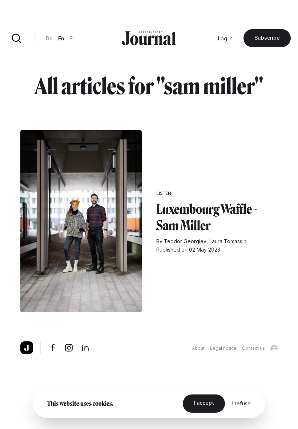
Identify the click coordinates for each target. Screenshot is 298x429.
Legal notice (223, 348)
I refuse (241, 403)
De (49, 38)
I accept (204, 403)
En (61, 38)
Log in (225, 38)
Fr (71, 38)
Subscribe (267, 38)
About (198, 348)
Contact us (253, 348)
